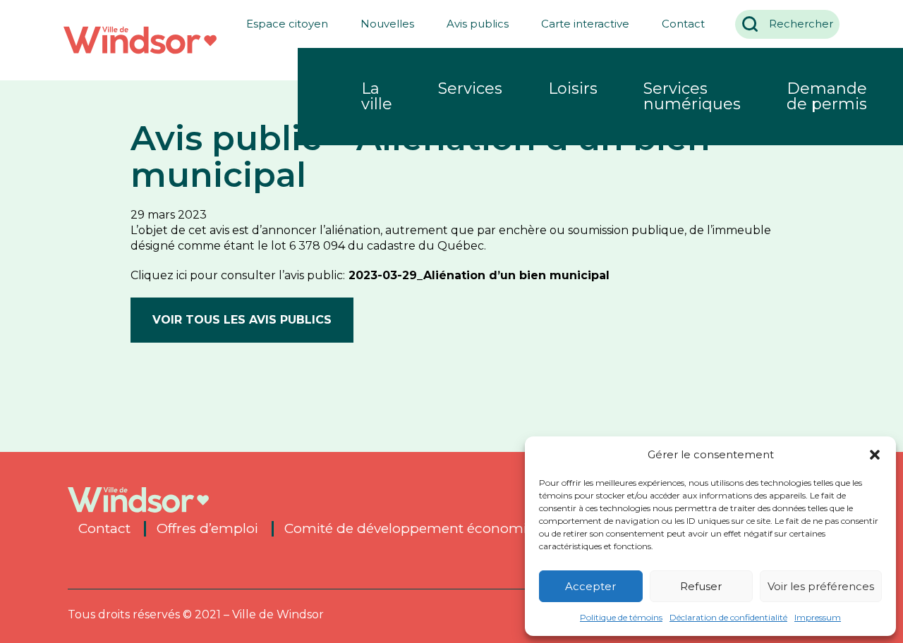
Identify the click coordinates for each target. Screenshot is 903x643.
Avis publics (478, 23)
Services (470, 88)
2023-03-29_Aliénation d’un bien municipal (479, 275)
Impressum (817, 617)
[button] (875, 455)
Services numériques (692, 96)
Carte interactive (585, 23)
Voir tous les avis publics (242, 319)
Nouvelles (387, 23)
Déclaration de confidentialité (728, 617)
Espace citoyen (287, 23)
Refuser (701, 586)
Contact (683, 23)
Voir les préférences (821, 586)
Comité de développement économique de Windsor (459, 529)
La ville (376, 96)
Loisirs (573, 88)
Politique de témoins (621, 617)
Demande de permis (827, 96)
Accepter (590, 586)
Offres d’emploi (207, 529)
